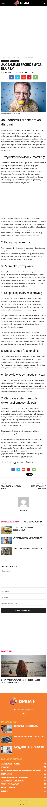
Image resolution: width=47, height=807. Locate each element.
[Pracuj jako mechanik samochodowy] (6, 739)
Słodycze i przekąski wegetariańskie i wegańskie (21, 771)
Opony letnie (6, 774)
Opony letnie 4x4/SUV (10, 784)
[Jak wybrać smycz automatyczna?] (6, 540)
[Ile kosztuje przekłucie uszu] (6, 729)
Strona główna (5, 57)
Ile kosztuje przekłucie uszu (26, 726)
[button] (44, 3)
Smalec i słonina (8, 788)
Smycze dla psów (14, 61)
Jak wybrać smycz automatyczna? (27, 538)
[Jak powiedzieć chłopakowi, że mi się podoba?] (6, 750)
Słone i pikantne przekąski (12, 781)
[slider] (7, 462)
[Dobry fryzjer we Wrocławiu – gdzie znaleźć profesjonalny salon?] (23, 666)
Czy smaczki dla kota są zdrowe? (11, 487)
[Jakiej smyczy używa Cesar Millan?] (6, 551)
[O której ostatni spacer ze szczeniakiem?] (6, 530)
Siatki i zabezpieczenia (10, 764)
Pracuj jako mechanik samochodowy (29, 737)
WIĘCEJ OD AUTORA (33, 521)
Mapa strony (23, 800)
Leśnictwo (5, 767)
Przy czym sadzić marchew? (38, 487)
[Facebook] (23, 713)
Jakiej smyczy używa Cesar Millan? (27, 548)
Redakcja (8, 72)
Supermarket (5, 61)
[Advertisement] (23, 30)
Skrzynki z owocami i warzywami (14, 777)
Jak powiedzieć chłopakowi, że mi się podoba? (29, 748)
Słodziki (4, 791)
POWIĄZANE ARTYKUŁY (11, 521)
